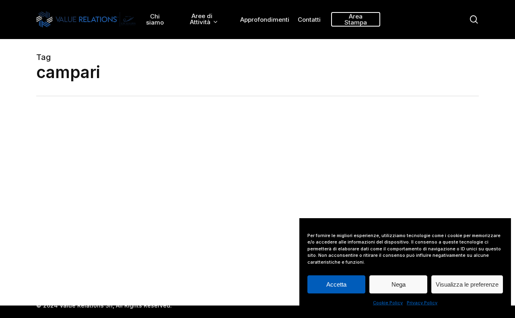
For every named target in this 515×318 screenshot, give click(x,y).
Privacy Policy (422, 303)
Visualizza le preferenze (467, 284)
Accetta (336, 284)
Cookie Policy (388, 303)
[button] (499, 4)
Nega (398, 284)
